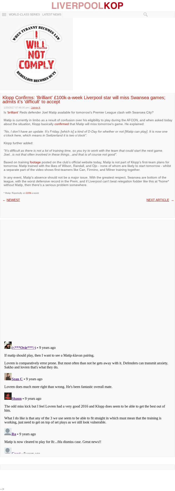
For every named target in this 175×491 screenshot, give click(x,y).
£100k (28, 193)
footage (35, 162)
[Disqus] (87, 279)
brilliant (13, 112)
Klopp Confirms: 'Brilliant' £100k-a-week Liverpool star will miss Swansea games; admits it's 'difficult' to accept (84, 100)
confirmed (61, 124)
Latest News (51, 14)
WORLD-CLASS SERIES (24, 14)
